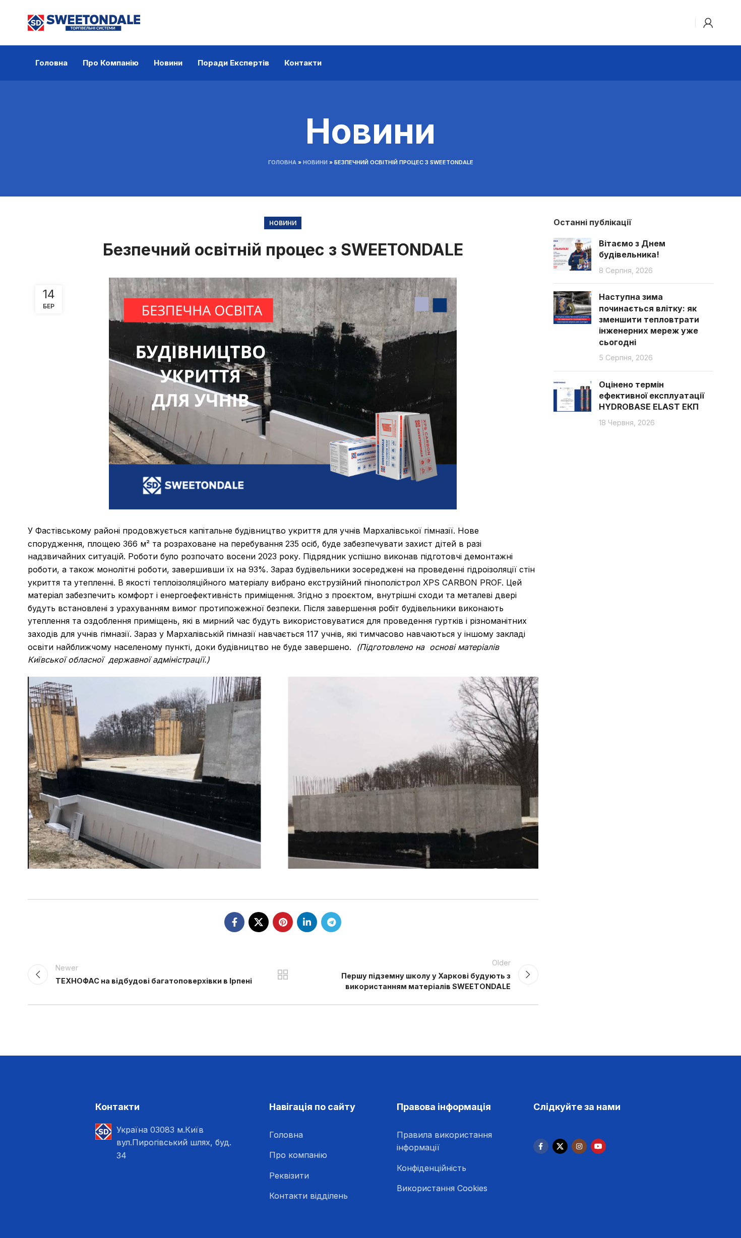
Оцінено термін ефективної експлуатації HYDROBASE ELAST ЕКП (651, 395)
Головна (282, 162)
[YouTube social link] (598, 1146)
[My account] (708, 23)
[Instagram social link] (579, 1146)
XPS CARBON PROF (462, 582)
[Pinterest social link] (283, 922)
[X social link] (259, 922)
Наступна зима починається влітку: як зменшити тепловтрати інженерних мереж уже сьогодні (649, 319)
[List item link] (329, 1135)
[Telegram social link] (331, 922)
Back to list (282, 974)
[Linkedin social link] (307, 922)
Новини (315, 162)
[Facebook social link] (234, 922)
